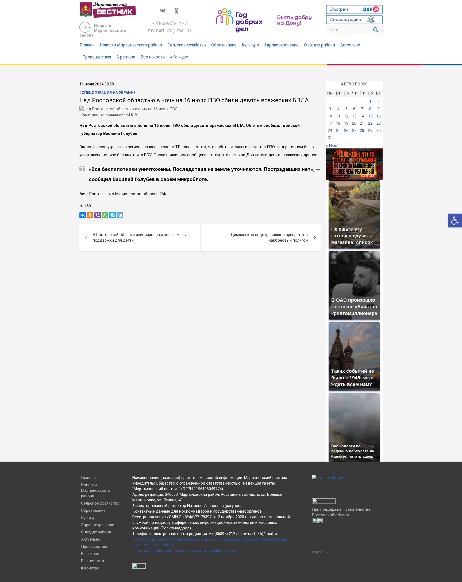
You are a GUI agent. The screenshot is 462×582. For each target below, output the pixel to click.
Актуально (350, 45)
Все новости (153, 57)
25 (338, 130)
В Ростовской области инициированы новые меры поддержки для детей (140, 237)
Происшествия (96, 57)
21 (362, 123)
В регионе (125, 57)
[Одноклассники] (90, 215)
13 (354, 116)
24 (330, 130)
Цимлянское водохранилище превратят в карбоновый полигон (269, 237)
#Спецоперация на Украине (107, 93)
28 (362, 130)
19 (346, 123)
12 (346, 116)
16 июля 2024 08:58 (96, 84)
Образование (224, 45)
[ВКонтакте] (82, 215)
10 (330, 116)
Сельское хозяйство (186, 45)
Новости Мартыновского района (102, 30)
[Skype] (112, 215)
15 (370, 116)
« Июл (331, 145)
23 (378, 123)
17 (330, 123)
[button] (455, 220)
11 (338, 116)
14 (362, 116)
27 (354, 130)
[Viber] (97, 215)
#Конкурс (179, 57)
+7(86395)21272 (169, 23)
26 (346, 130)
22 (370, 123)
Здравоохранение (281, 45)
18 (338, 123)
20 (354, 123)
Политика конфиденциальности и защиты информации (183, 550)
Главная (87, 45)
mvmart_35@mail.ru (169, 30)
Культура (250, 45)
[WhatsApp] (105, 215)
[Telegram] (120, 215)
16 (378, 116)
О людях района (319, 45)
